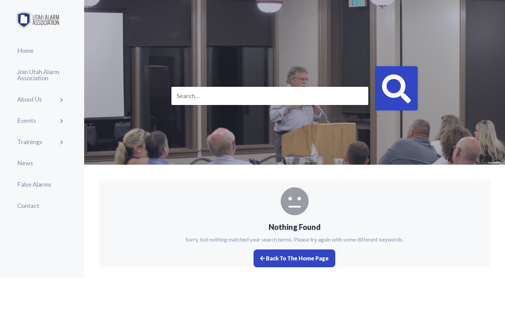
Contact (28, 205)
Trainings (29, 141)
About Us (29, 99)
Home (25, 50)
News (25, 163)
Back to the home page (297, 258)
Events (26, 120)
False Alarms (34, 184)
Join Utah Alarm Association (38, 75)
